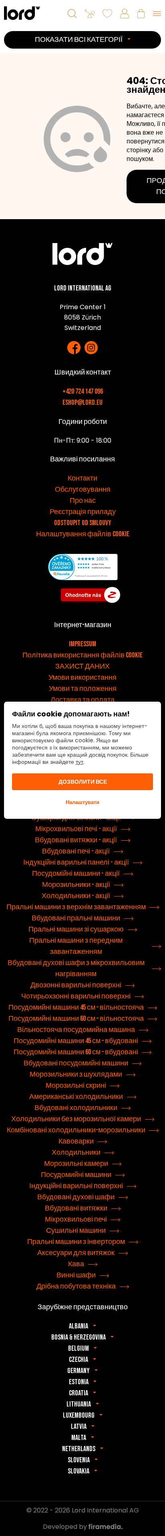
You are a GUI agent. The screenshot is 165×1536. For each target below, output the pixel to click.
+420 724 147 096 (82, 391)
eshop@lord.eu (82, 402)
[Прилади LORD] (22, 13)
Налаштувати (82, 802)
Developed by (66, 1526)
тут (79, 762)
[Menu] (157, 13)
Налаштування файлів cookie (82, 534)
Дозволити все (82, 782)
